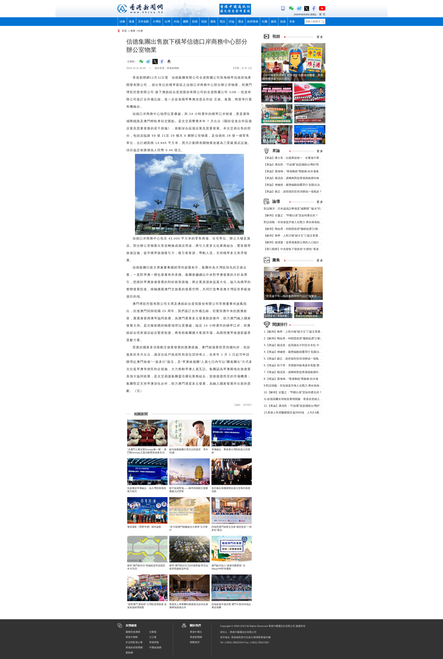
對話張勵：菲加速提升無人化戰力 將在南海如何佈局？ (297, 222)
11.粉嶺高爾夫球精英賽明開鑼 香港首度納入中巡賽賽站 (299, 399)
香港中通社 (196, 631)
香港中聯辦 (132, 637)
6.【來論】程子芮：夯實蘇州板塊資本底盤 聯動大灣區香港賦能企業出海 (308, 365)
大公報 (152, 637)
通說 (240, 21)
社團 (264, 21)
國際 (185, 21)
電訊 (222, 21)
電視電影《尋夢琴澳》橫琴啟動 (144, 526)
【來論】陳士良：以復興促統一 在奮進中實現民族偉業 (298, 157)
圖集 (213, 21)
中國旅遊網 (155, 647)
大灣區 (157, 21)
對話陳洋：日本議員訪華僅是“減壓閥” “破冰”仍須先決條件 (299, 208)
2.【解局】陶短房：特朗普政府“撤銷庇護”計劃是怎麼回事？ (300, 338)
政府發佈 (252, 21)
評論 (231, 21)
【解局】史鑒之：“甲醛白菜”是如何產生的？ (291, 215)
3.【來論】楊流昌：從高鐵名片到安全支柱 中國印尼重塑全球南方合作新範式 (311, 345)
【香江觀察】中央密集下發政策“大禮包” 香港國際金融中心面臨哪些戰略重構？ (312, 249)
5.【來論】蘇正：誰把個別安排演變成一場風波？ (294, 358)
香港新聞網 (196, 637)
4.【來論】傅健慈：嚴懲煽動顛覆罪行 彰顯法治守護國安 (298, 351)
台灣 (167, 21)
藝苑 (274, 21)
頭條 (122, 21)
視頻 (204, 21)
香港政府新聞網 (134, 647)
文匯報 (152, 631)
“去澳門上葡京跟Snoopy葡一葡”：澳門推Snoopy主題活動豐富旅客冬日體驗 (147, 452)
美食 (292, 21)
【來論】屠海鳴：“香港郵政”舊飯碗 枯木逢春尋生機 (295, 171)
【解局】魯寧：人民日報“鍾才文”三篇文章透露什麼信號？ (299, 235)
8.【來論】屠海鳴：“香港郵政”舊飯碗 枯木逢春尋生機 (296, 378)
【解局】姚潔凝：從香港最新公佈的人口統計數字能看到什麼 (301, 242)
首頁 (124, 30)
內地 (176, 21)
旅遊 (283, 21)
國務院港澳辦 (133, 631)
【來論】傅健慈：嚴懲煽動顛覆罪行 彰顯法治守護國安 (297, 184)
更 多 (320, 36)
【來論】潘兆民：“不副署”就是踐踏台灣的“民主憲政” (296, 164)
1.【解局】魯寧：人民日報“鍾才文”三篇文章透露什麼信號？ (300, 331)
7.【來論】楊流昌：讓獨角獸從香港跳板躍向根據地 (295, 372)
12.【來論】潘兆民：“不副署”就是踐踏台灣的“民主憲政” (298, 405)
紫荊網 (129, 652)
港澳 (131, 21)
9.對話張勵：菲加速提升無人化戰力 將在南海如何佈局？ (298, 385)
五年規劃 (143, 21)
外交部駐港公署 (134, 642)
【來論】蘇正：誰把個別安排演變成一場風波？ (293, 191)
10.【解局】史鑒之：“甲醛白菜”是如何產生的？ (293, 392)
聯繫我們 (195, 642)
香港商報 (154, 642)
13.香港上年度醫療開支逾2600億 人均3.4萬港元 (294, 412)
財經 (195, 21)
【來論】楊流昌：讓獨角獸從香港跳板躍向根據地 (294, 178)
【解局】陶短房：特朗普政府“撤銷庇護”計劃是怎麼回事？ (299, 228)
